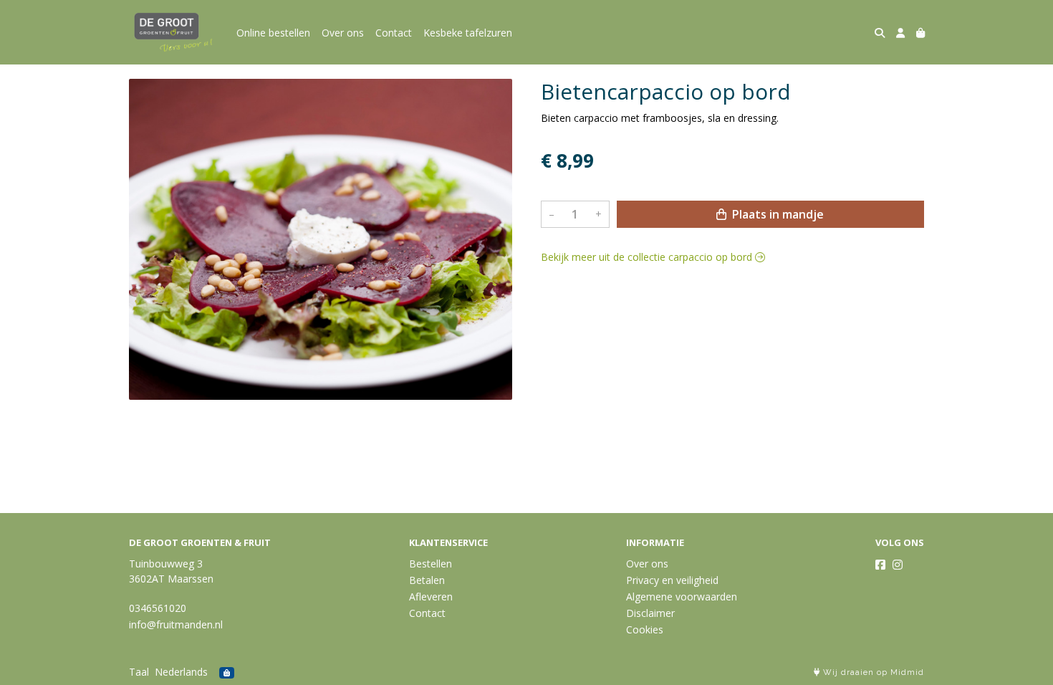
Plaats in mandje (776, 214)
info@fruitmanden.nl (176, 624)
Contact (393, 32)
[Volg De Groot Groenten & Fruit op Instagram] (898, 565)
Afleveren (431, 596)
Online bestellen (273, 32)
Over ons (343, 32)
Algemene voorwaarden (681, 596)
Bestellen (430, 563)
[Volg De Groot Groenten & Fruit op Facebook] (880, 565)
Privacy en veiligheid (672, 580)
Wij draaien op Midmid (872, 672)
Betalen (427, 580)
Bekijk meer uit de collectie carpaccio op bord (648, 257)
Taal (139, 672)
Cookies (644, 629)
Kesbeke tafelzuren (467, 32)
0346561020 (157, 608)
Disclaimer (650, 613)
